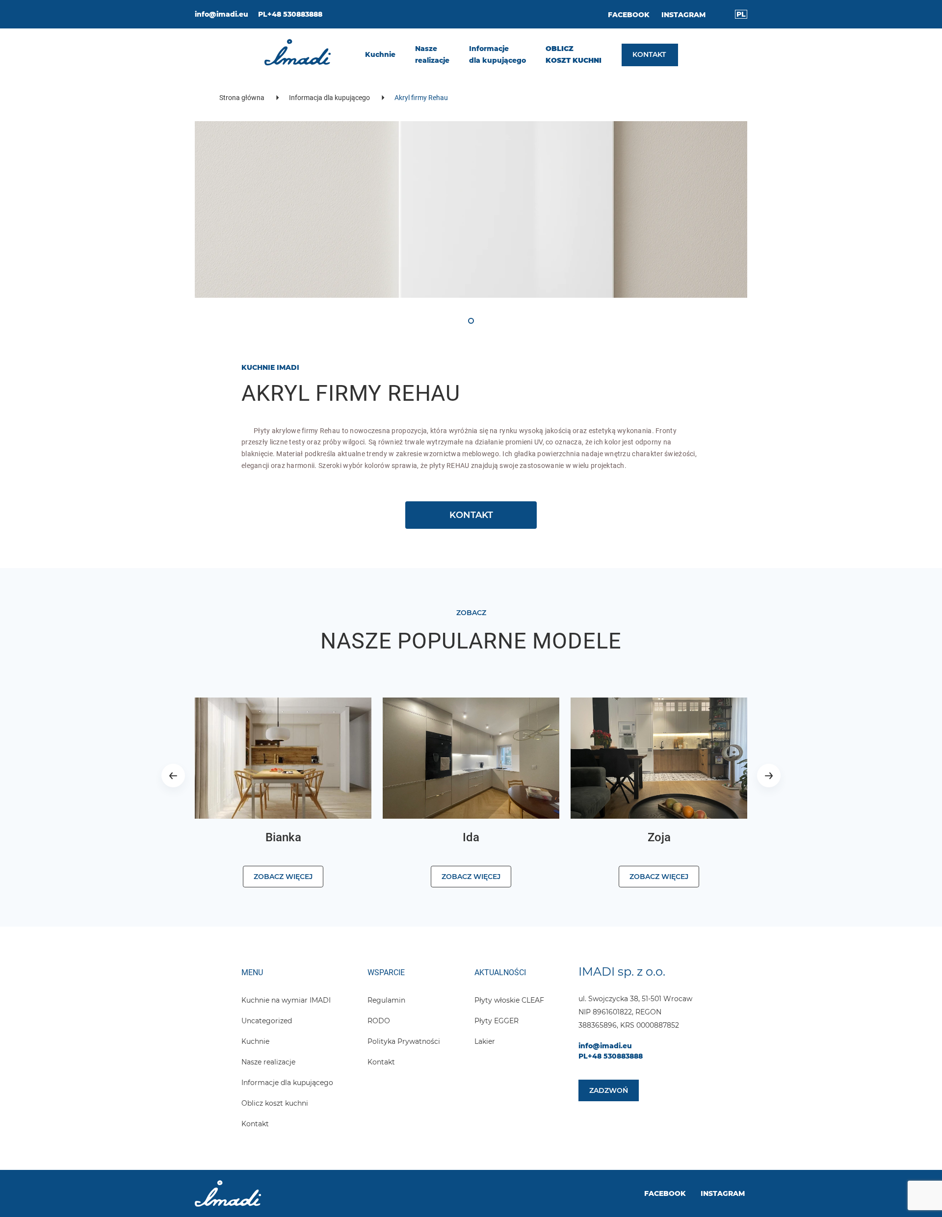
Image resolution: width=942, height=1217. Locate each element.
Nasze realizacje (268, 1062)
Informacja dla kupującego (329, 98)
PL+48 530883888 (290, 14)
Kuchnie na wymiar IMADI (286, 1000)
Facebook (629, 14)
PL (741, 14)
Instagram (683, 14)
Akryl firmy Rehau (421, 98)
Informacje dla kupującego (287, 1082)
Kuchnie (255, 1041)
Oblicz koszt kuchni (274, 1103)
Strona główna (241, 98)
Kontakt (255, 1123)
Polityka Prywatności (403, 1041)
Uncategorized (266, 1020)
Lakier (484, 1041)
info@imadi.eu (221, 14)
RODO (378, 1020)
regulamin (386, 1000)
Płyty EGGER (496, 1020)
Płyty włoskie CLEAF (509, 1000)
